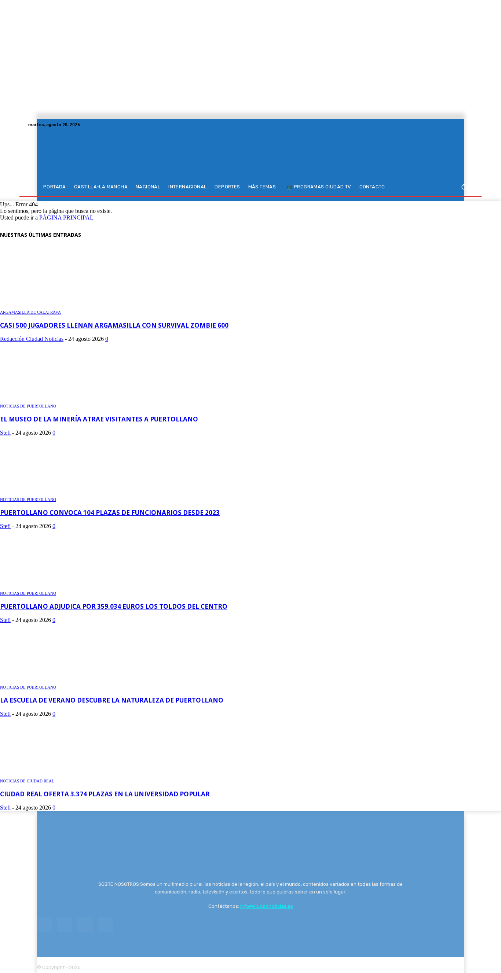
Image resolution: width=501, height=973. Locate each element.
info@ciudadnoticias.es (266, 906)
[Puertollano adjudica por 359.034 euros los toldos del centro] (44, 586)
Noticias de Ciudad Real (27, 781)
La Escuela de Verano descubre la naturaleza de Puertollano (111, 700)
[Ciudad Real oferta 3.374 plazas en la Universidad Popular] (52, 774)
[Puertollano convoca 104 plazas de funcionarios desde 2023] (40, 492)
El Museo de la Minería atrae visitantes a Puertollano (99, 419)
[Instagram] (450, 124)
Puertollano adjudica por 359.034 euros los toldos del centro (113, 606)
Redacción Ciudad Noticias (31, 339)
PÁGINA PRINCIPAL (66, 217)
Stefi (5, 433)
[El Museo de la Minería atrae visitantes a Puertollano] (39, 399)
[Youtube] (468, 124)
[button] (464, 187)
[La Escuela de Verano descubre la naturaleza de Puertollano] (43, 680)
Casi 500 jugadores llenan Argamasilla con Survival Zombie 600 (114, 325)
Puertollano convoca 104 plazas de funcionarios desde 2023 (110, 512)
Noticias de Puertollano (28, 406)
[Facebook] (442, 124)
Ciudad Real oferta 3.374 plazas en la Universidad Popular (105, 794)
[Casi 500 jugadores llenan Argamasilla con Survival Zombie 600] (52, 305)
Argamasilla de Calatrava (30, 312)
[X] (459, 124)
